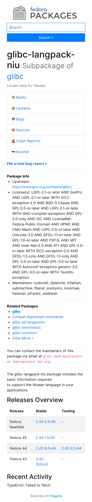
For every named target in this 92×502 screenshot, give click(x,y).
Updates (23, 108)
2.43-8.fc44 (46, 448)
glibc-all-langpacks (28, 322)
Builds (21, 97)
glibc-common (24, 333)
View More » (22, 338)
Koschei (22, 151)
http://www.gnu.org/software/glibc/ (42, 187)
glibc (15, 76)
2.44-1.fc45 (45, 437)
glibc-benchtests (26, 327)
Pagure (56, 496)
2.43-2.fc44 (72, 448)
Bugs (20, 119)
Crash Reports (28, 141)
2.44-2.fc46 (46, 421)
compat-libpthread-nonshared (37, 317)
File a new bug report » (27, 163)
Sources (23, 130)
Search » (46, 37)
